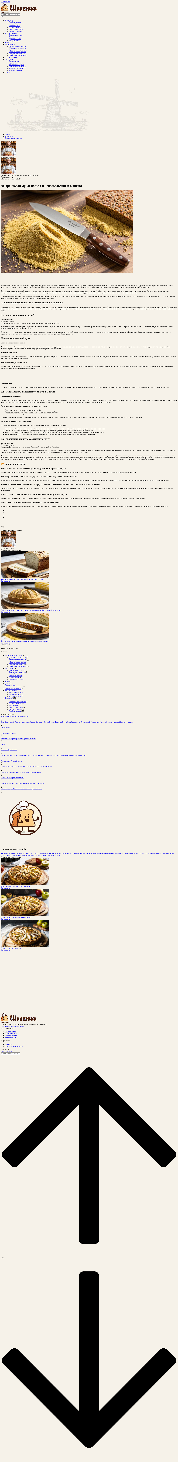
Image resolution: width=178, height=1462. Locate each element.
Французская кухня (16, 63)
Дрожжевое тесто (15, 39)
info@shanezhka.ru (17, 1026)
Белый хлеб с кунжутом (72, 722)
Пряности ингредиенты (17, 52)
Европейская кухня (16, 68)
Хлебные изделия (15, 22)
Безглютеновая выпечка (17, 702)
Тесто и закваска (11, 33)
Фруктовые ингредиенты (18, 55)
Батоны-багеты (14, 24)
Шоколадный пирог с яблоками (34, 783)
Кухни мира (9, 59)
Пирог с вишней (7, 755)
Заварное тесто (14, 40)
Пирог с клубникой (20, 755)
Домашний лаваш (11, 1033)
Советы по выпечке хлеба (14, 687)
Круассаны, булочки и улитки (25, 739)
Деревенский (5, 727)
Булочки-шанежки (15, 27)
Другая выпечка (14, 705)
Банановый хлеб (10, 1032)
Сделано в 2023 (6, 1051)
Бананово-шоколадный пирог (25, 722)
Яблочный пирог (7, 789)
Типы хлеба (9, 20)
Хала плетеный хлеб (8, 772)
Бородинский (86, 722)
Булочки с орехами (126, 722)
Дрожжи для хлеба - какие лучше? (36, 853)
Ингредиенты (10, 44)
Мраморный (12, 750)
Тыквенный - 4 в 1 (46, 766)
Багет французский (8, 722)
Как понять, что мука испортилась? (157, 853)
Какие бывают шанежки (105, 853)
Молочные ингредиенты (17, 48)
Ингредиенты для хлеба (13, 655)
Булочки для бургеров (98, 722)
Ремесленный (6, 761)
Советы (7, 72)
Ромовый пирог (16, 761)
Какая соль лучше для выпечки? (60, 853)
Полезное (8, 683)
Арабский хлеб (23, 716)
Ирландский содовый (8, 733)
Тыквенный (36, 766)
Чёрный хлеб (19, 778)
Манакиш (4, 750)
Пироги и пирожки (16, 29)
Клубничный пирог (8, 739)
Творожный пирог (7, 766)
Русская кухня (14, 61)
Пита (56, 755)
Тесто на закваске (15, 37)
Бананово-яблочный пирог (45, 722)
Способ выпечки (11, 57)
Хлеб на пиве (21, 772)
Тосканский (18, 766)
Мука (7, 42)
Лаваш (3, 744)
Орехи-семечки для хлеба (18, 50)
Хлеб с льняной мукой (33, 772)
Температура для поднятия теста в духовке (129, 853)
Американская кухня (16, 65)
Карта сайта (9, 1044)
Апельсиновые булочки (9, 716)
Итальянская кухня (15, 70)
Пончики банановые (65, 755)
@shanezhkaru (6, 1026)
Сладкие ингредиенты (17, 53)
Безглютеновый (14, 26)
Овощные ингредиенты (17, 46)
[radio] (91, 510)
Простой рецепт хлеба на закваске (48, 855)
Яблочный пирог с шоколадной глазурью (27, 789)
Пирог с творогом (33, 755)
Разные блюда (10, 685)
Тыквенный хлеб (11, 1037)
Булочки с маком (11, 1035)
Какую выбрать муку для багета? (12, 853)
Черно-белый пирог (8, 778)
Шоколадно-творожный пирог (12, 783)
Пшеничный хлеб (79, 755)
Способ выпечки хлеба (13, 689)
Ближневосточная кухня (17, 66)
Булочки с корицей (113, 722)
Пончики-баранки (15, 31)
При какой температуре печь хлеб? (84, 853)
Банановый (59, 722)
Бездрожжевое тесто (16, 35)
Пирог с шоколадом (47, 755)
